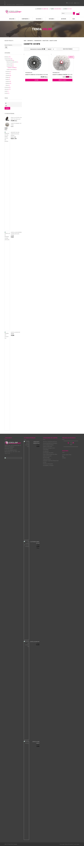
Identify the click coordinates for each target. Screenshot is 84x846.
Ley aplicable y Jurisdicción (48, 465)
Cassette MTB (45, 40)
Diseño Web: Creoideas (12, 844)
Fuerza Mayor (45, 449)
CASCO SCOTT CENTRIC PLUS (36, 442)
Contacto (64, 457)
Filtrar (7, 108)
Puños (7, 85)
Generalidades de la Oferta (48, 452)
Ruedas (7, 79)
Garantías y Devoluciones (48, 463)
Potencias (8, 71)
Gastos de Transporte (47, 455)
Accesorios (38, 19)
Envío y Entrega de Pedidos (48, 444)
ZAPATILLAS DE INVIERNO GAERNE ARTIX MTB (16, 233)
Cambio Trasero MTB (11, 69)
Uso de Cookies (76, 844)
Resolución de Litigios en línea (49, 448)
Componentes (25, 19)
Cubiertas (8, 81)
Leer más (36, 80)
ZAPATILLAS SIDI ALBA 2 (35, 742)
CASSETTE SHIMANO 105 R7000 (16, 124)
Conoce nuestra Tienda (66, 454)
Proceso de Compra (47, 459)
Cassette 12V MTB (11, 67)
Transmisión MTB (37, 40)
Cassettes (8, 75)
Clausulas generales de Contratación (50, 443)
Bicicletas (11, 19)
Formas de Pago (46, 457)
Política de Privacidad (69, 844)
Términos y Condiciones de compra (50, 441)
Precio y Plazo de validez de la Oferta (50, 454)
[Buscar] (6, 47)
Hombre (6, 93)
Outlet (6, 91)
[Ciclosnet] (13, 12)
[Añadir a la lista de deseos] (34, 63)
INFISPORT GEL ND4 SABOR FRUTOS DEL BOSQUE (15, 134)
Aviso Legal (62, 844)
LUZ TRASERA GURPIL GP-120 (34, 542)
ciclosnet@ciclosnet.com (12, 450)
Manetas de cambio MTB (12, 62)
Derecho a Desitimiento (47, 446)
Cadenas (7, 73)
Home (25, 40)
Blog (74, 19)
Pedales (7, 77)
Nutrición (63, 19)
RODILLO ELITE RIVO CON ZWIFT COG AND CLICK (16, 118)
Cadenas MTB (9, 64)
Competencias (46, 451)
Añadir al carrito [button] (62, 80)
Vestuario (51, 19)
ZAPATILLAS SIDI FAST (15, 332)
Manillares (8, 83)
